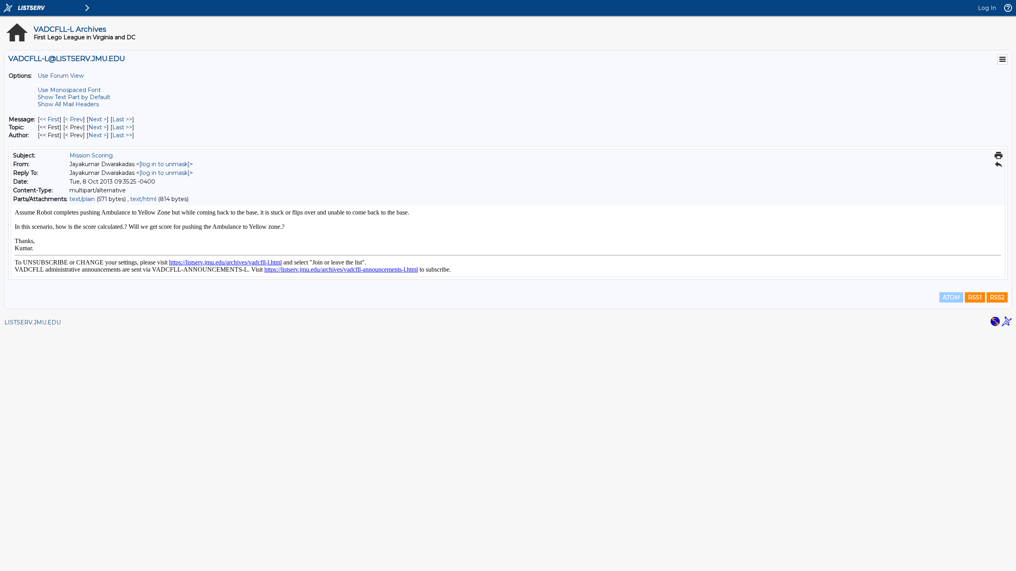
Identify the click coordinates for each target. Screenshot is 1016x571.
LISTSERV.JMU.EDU (32, 322)
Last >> (122, 119)
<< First (50, 119)
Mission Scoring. (91, 155)
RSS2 (997, 297)
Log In (987, 7)
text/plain (82, 199)
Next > (98, 119)
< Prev (74, 119)
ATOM (951, 297)
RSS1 (975, 297)
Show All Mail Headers (68, 104)
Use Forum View (61, 75)
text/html (143, 199)
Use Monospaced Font (69, 90)
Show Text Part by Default (74, 97)
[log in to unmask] (164, 164)
